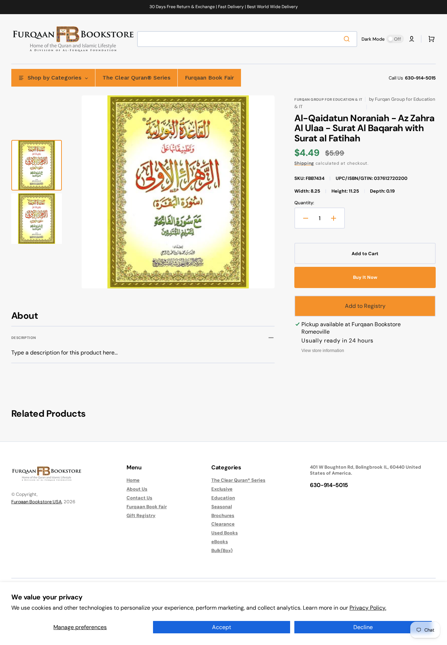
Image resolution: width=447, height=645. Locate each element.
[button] (411, 39)
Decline (363, 627)
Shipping (304, 163)
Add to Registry (365, 306)
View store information (322, 350)
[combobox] (247, 39)
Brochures (222, 515)
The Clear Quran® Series (238, 480)
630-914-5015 (420, 78)
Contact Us (139, 498)
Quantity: (304, 203)
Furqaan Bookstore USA (36, 502)
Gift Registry (141, 515)
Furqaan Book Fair (147, 507)
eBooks (219, 542)
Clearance (223, 524)
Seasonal (221, 507)
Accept (221, 627)
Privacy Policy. (367, 607)
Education (223, 498)
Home (133, 480)
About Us (137, 489)
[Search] (348, 39)
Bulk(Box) (222, 550)
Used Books (224, 533)
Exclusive (222, 489)
